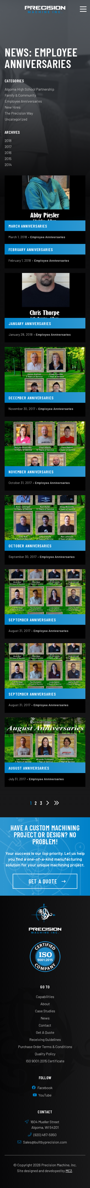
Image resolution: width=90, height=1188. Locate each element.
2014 (8, 164)
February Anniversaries (31, 249)
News (45, 1018)
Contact (45, 1025)
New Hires (13, 107)
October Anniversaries (30, 545)
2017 (8, 146)
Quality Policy (45, 1054)
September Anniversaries (32, 619)
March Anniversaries (28, 225)
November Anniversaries (31, 471)
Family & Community (20, 95)
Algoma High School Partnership (29, 89)
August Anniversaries (29, 767)
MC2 (69, 1170)
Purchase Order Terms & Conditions (45, 1046)
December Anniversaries (31, 397)
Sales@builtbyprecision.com (45, 1142)
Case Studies (45, 1011)
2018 (8, 140)
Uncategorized (16, 119)
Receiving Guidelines (45, 1039)
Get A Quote (43, 881)
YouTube (45, 1095)
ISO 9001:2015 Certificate (45, 1061)
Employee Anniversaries (23, 101)
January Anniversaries (30, 323)
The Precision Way (19, 113)
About (45, 1003)
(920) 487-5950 (45, 1134)
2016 (8, 152)
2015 (8, 158)
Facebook (45, 1087)
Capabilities (45, 996)
